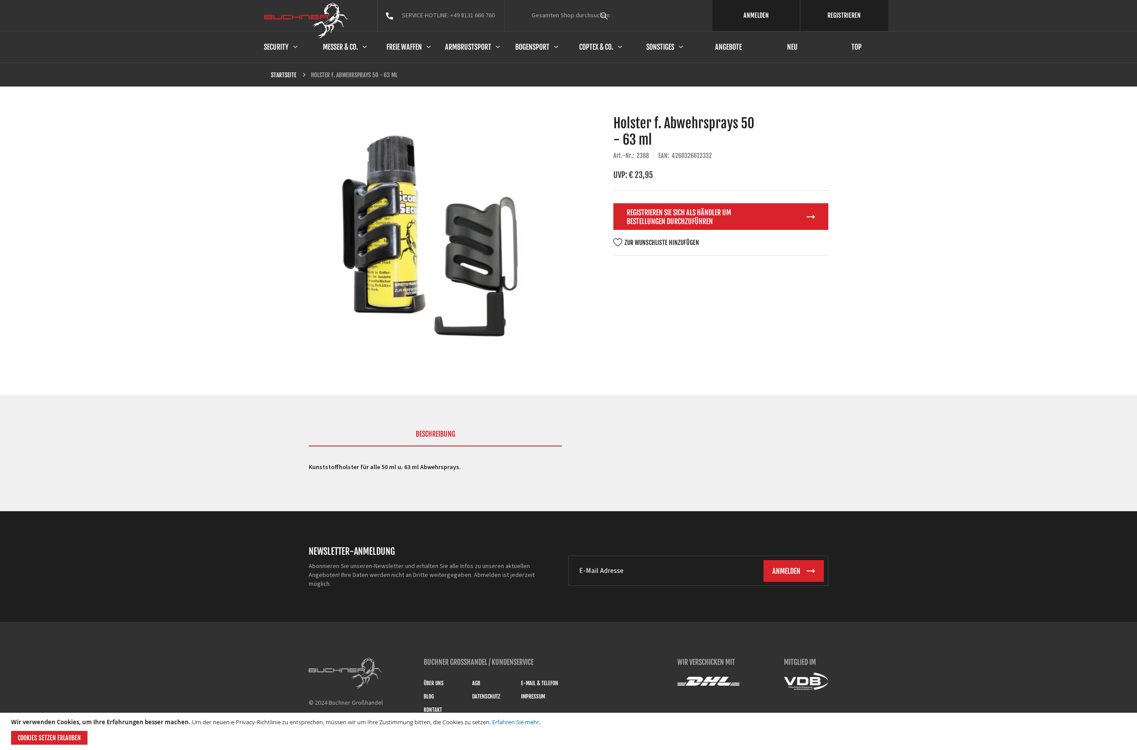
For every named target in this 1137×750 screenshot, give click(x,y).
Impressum (533, 696)
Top (856, 47)
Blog (429, 696)
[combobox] (620, 15)
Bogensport (532, 47)
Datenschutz (486, 696)
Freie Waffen (404, 47)
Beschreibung (435, 434)
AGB (476, 683)
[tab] (435, 438)
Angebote (728, 47)
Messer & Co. (340, 47)
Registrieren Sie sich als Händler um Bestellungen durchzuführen (679, 217)
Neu (792, 47)
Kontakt (433, 710)
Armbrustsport (468, 47)
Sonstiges (660, 47)
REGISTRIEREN (844, 15)
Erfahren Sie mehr (515, 722)
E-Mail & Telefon (539, 683)
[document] (569, 731)
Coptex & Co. (596, 47)
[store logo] (306, 20)
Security (276, 47)
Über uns (434, 683)
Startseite (283, 75)
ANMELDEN (756, 15)
